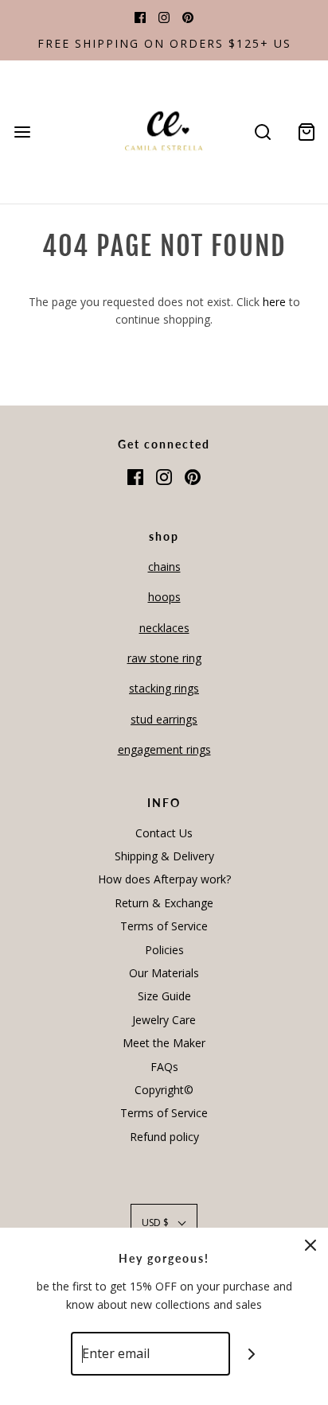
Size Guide (164, 995)
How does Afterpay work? (164, 879)
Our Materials (164, 972)
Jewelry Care (164, 1019)
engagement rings (164, 749)
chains (164, 566)
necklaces (164, 627)
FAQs (164, 1066)
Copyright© (164, 1089)
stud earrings (164, 719)
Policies (164, 949)
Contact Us (164, 832)
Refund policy (164, 1136)
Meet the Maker (164, 1042)
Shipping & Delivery (164, 856)
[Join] (252, 1354)
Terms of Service (164, 925)
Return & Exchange (164, 902)
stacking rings (164, 688)
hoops (164, 596)
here (274, 301)
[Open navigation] (22, 132)
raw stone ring (164, 658)
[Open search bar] (262, 132)
